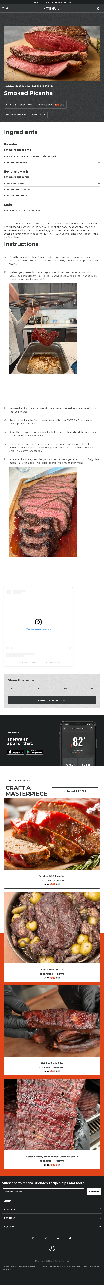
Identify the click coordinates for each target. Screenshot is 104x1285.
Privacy (6, 1267)
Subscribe (94, 1192)
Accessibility (42, 1267)
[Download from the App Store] (34, 752)
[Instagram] (33, 1238)
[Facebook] (45, 1238)
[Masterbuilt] (52, 8)
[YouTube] (58, 1238)
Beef (42, 115)
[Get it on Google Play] (15, 752)
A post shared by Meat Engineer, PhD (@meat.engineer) (40, 662)
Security (52, 1267)
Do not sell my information (68, 1267)
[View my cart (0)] (98, 8)
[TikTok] (70, 1238)
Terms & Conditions (18, 1267)
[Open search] (7, 8)
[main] (52, 593)
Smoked (21, 115)
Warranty (32, 1267)
